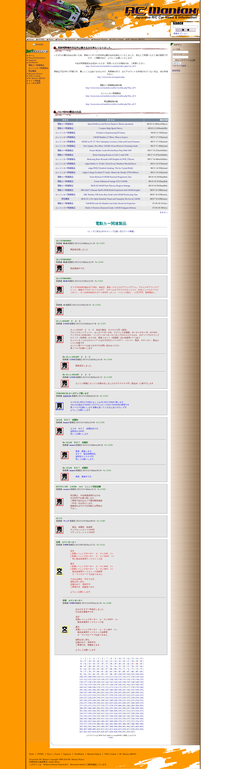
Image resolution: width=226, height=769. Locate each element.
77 (85, 672)
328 (132, 713)
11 (124, 658)
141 (102, 682)
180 (141, 687)
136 (81, 682)
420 (141, 729)
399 (115, 726)
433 (132, 732)
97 (107, 674)
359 (137, 719)
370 (119, 721)
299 (137, 708)
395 (98, 726)
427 (107, 732)
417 (128, 729)
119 (137, 677)
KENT (111, 737)
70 (120, 669)
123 (89, 679)
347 (85, 719)
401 (124, 726)
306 (102, 711)
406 (81, 729)
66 (102, 669)
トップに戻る (94, 231)
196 (81, 692)
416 (124, 729)
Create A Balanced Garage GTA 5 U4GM (110, 181)
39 (115, 664)
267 (128, 703)
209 (137, 692)
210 (141, 692)
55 (120, 666)
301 (81, 711)
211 (81, 695)
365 (98, 721)
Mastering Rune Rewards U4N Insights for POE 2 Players (110, 159)
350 (98, 719)
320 (98, 713)
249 (115, 700)
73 (133, 669)
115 (119, 677)
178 (132, 687)
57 (128, 666)
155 (98, 685)
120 (141, 677)
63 (90, 669)
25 (120, 661)
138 (89, 682)
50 (98, 666)
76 (81, 672)
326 (124, 713)
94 (94, 674)
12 (128, 658)
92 (85, 674)
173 (111, 687)
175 (119, 687)
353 (111, 719)
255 (141, 700)
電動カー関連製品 (36, 65)
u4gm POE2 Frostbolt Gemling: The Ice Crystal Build (110, 168)
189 (115, 690)
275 (98, 706)
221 (124, 695)
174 (115, 687)
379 (94, 724)
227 (85, 698)
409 (94, 729)
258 (89, 703)
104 (137, 674)
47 (85, 666)
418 (132, 729)
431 (124, 732)
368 (111, 721)
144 (115, 682)
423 (89, 732)
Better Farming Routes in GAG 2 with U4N (110, 155)
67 (107, 669)
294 (115, 708)
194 (137, 690)
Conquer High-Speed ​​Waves (110, 128)
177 (128, 687)
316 (81, 713)
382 (107, 724)
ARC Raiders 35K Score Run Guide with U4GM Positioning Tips (110, 195)
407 (85, 729)
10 (120, 658)
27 (128, 661)
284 (137, 706)
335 (98, 716)
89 (137, 672)
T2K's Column (117, 39)
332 (85, 716)
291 (102, 708)
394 (94, 726)
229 (94, 698)
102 (128, 674)
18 (90, 661)
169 (94, 687)
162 (128, 685)
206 (124, 692)
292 (107, 708)
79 (94, 672)
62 (85, 669)
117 (128, 677)
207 (128, 692)
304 (94, 711)
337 (107, 716)
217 (107, 695)
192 (128, 690)
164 (137, 685)
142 (107, 682)
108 (89, 677)
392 (85, 726)
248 (111, 700)
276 (102, 706)
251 (124, 700)
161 (124, 685)
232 (107, 698)
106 (81, 677)
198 (89, 692)
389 (137, 724)
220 (119, 695)
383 (111, 724)
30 (141, 661)
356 (124, 719)
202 (107, 692)
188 (111, 690)
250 (119, 700)
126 (102, 679)
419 (137, 729)
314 (137, 711)
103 (132, 674)
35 (98, 664)
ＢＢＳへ (164, 212)
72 (128, 669)
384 (115, 724)
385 (119, 724)
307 (107, 711)
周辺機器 (32, 71)
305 (98, 711)
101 (124, 674)
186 (102, 690)
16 (81, 661)
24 (115, 661)
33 (90, 664)
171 (102, 687)
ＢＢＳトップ (108, 231)
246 (102, 700)
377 (85, 724)
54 (115, 666)
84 (115, 672)
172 (107, 687)
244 (94, 700)
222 (128, 695)
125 (98, 679)
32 (85, 664)
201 (102, 692)
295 (119, 708)
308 (111, 711)
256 (81, 703)
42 (128, 664)
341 (124, 716)
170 (98, 687)
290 (98, 708)
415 (119, 729)
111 (102, 677)
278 (111, 706)
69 (115, 669)
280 (119, 706)
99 (115, 674)
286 (81, 708)
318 (89, 713)
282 (128, 706)
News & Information (36, 58)
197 (85, 692)
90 (141, 672)
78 (90, 672)
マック (66, 521)
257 (85, 703)
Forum (60, 39)
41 (124, 664)
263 (111, 703)
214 (94, 695)
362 (85, 721)
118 (132, 677)
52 (107, 666)
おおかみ (67, 396)
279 (115, 706)
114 (115, 677)
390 (141, 724)
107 (85, 677)
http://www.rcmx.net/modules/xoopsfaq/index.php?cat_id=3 (111, 66)
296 (124, 708)
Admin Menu (54, 762)
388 (132, 724)
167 (85, 687)
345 (141, 716)
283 (132, 706)
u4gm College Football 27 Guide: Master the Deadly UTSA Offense (111, 172)
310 (119, 711)
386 (124, 724)
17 (85, 661)
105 (141, 674)
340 (119, 716)
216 (102, 695)
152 (85, 685)
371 (124, 721)
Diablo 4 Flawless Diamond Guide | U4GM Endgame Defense (110, 208)
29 (137, 661)
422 (85, 732)
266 (124, 703)
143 (111, 682)
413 (111, 729)
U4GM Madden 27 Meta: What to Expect (110, 137)
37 (107, 664)
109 (94, 677)
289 (94, 708)
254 (137, 700)
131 (124, 679)
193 (132, 690)
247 (107, 700)
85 (120, 672)
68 (111, 669)
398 (111, 726)
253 (132, 700)
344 (137, 716)
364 (94, 721)
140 (98, 682)
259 (94, 703)
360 (141, 719)
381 (102, 724)
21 (102, 661)
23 (111, 661)
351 (102, 719)
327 (128, 713)
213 (89, 695)
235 (119, 698)
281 (124, 706)
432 (128, 732)
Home (31, 39)
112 (107, 677)
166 (81, 687)
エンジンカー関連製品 (38, 68)
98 (111, 674)
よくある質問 (34, 83)
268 (132, 703)
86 (124, 672)
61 (81, 669)
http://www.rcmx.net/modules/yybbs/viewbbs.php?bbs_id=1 (111, 88)
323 (111, 713)
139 (94, 682)
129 (115, 679)
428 (111, 732)
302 (85, 711)
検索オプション (181, 33)
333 (89, 716)
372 (128, 721)
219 (115, 695)
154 (94, 685)
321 (102, 713)
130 (119, 679)
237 (128, 698)
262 (107, 703)
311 (124, 711)
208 (132, 692)
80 (98, 672)
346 (81, 719)
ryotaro (66, 489)
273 (89, 706)
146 (124, 682)
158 (111, 685)
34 (94, 664)
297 (128, 708)
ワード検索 (128, 231)
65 (98, 669)
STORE (41, 39)
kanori (66, 422)
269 (137, 703)
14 (137, 658)
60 (141, 666)
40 (120, 664)
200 (98, 692)
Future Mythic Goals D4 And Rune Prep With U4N (110, 150)
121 (81, 679)
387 (128, 724)
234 (115, 698)
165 (141, 685)
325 (119, 713)
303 (89, 711)
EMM (65, 545)
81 (102, 672)
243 (89, 700)
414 (115, 729)
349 (94, 719)
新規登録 (176, 71)
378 (89, 724)
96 (102, 674)
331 (81, 716)
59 (137, 666)
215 (98, 695)
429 (115, 732)
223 (132, 695)
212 (85, 695)
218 (111, 695)
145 (119, 682)
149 (137, 682)
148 (132, 682)
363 (89, 721)
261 (102, 703)
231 (102, 698)
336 (102, 716)
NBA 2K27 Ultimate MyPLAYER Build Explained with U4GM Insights (110, 190)
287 (85, 708)
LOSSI (66, 324)
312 (128, 711)
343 (132, 716)
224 (137, 695)
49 (94, 666)
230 (98, 698)
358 (132, 719)
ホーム (31, 55)
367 (107, 721)
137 (85, 682)
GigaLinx (71, 39)
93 (90, 674)
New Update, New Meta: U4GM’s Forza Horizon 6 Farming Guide (110, 146)
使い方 (119, 231)
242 (85, 700)
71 (124, 669)
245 (98, 700)
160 (119, 685)
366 (102, 721)
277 (107, 706)
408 (89, 729)
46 (81, 666)
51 (102, 666)
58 (133, 666)
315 (141, 711)
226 (81, 698)
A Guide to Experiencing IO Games (110, 133)
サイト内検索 (34, 81)
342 (128, 716)
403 (132, 726)
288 (89, 708)
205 (119, 692)
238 (132, 698)
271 (81, 706)
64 (94, 669)
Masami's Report (100, 39)
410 (98, 729)
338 (111, 716)
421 (81, 732)
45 (141, 664)
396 (102, 726)
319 (94, 713)
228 (89, 698)
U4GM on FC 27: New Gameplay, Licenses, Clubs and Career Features (110, 142)
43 (133, 664)
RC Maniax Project (76, 759)
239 (137, 698)
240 (141, 698)
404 (137, 726)
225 (141, 695)
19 (94, 661)
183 (89, 690)
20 (98, 661)
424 (94, 732)
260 (98, 703)
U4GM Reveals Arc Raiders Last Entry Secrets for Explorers (110, 203)
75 (141, 669)
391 (81, 726)
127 (107, 679)
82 (107, 672)
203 (111, 692)
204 (115, 692)
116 (124, 677)
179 (137, 687)
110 (98, 677)
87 (128, 672)
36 (102, 664)
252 (128, 700)
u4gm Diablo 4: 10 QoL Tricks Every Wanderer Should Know (110, 164)
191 (124, 690)
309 (115, 711)
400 (119, 726)
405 (141, 726)
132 (128, 679)
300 (141, 708)
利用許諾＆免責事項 (38, 762)
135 (141, 679)
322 (107, 713)
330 (141, 713)
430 (119, 732)
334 (94, 716)
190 (119, 690)
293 (111, 708)
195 (141, 690)
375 (141, 721)
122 (85, 679)
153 (89, 685)
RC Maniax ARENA (136, 39)
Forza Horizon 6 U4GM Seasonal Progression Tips (110, 177)
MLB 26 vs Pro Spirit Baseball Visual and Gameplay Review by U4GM (110, 199)
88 (133, 672)
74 (137, 669)
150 (141, 682)
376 (81, 724)
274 (94, 706)
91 (81, 674)
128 (111, 679)
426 (102, 732)
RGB (65, 281)
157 (107, 685)
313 (132, 711)
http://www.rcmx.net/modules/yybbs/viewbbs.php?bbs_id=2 (111, 96)
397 (107, 726)
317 (85, 713)
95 (98, 674)
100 (119, 674)
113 (111, 677)
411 (102, 729)
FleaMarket (84, 39)
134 (137, 679)
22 (107, 661)
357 (128, 719)
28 (133, 661)
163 (132, 685)
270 (141, 703)
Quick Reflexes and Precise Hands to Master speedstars (110, 124)
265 (119, 703)
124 (94, 679)
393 (89, 726)
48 (90, 666)
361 (81, 721)
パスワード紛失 (179, 66)
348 (89, 719)
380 (98, 724)
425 (98, 732)
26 (124, 661)
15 (141, 658)
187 (107, 690)
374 (137, 721)
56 (124, 666)
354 (115, 719)
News (51, 39)
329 (137, 713)
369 (115, 721)
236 (124, 698)
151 (81, 685)
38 (111, 664)
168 (89, 687)
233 (111, 698)
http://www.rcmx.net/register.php (111, 77)
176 (124, 687)
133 (132, 679)
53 (111, 666)
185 (98, 690)
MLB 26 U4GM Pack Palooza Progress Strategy (110, 186)
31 (81, 664)
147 (128, 682)
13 (133, 658)
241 (81, 700)
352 (107, 719)
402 (128, 726)
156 (102, 685)
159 (115, 685)
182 (85, 690)
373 (132, 721)
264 (115, 703)
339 (115, 716)
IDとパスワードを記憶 (185, 60)
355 (119, 719)
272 (85, 706)
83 (111, 672)
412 (107, 729)
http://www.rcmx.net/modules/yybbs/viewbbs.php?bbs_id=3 (111, 104)
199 (94, 692)
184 (94, 690)
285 (141, 706)
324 (115, 713)
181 (81, 690)
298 (132, 708)
